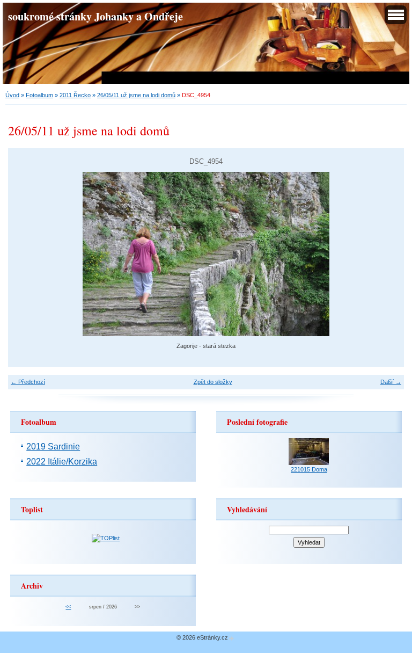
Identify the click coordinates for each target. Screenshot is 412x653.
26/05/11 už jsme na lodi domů (136, 95)
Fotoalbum (39, 95)
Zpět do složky (213, 382)
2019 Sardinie (53, 446)
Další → (390, 382)
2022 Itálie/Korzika (61, 461)
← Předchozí (28, 382)
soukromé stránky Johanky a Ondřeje (95, 16)
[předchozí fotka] (25, 254)
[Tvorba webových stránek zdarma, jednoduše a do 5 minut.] (232, 638)
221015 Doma (309, 469)
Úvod (12, 95)
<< (68, 607)
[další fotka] (386, 254)
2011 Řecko (75, 95)
